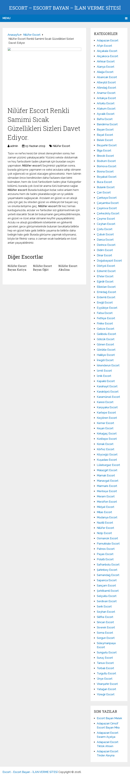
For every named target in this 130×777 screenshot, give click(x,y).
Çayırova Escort (107, 208)
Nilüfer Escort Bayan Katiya (17, 267)
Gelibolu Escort (106, 334)
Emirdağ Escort (106, 292)
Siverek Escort (106, 627)
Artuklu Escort (105, 103)
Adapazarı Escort (107, 40)
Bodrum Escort (106, 161)
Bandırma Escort (107, 124)
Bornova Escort (106, 166)
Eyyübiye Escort (107, 307)
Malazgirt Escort (107, 470)
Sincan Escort (105, 622)
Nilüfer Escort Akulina (67, 267)
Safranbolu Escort (108, 564)
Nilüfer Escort (61, 146)
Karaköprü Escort (107, 391)
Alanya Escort (105, 66)
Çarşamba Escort (108, 203)
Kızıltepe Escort (107, 438)
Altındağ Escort (106, 87)
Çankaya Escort (107, 197)
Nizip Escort (104, 533)
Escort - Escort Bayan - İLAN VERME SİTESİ (30, 772)
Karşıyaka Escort (107, 407)
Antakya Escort (106, 98)
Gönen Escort (105, 344)
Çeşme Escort (106, 218)
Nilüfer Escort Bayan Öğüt (42, 267)
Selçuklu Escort (106, 596)
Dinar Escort (104, 255)
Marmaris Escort (107, 486)
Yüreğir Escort (105, 694)
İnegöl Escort (105, 360)
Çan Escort (104, 192)
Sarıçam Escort (106, 585)
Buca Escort (104, 182)
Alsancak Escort (107, 77)
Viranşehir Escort (107, 684)
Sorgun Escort (106, 638)
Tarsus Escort (105, 663)
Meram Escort (106, 496)
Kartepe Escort (106, 412)
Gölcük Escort (105, 339)
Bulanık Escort (106, 187)
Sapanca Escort (107, 580)
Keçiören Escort (107, 417)
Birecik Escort (105, 155)
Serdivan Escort (107, 601)
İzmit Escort (104, 370)
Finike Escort (105, 323)
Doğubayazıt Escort (109, 260)
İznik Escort (104, 376)
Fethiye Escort (106, 318)
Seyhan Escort (106, 611)
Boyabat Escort (106, 176)
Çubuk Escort (105, 234)
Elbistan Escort (106, 286)
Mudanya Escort (107, 517)
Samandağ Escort (108, 575)
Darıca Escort (105, 239)
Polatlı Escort (105, 559)
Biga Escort (104, 150)
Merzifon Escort (107, 501)
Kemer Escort (105, 423)
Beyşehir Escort (107, 145)
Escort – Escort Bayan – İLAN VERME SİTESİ (65, 8)
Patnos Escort (106, 548)
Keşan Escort (105, 428)
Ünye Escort (104, 678)
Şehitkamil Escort (108, 590)
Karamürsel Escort (108, 396)
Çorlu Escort (104, 229)
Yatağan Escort (106, 689)
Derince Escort (106, 244)
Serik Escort (104, 606)
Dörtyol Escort (106, 265)
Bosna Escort (105, 171)
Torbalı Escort (105, 668)
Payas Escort (105, 554)
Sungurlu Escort (107, 652)
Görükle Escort (106, 349)
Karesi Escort (105, 402)
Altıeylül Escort (106, 82)
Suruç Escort (105, 657)
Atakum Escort (106, 108)
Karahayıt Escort (107, 386)
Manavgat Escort (107, 480)
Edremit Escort (106, 271)
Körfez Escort (105, 449)
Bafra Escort (105, 119)
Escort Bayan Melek (109, 718)
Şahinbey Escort (107, 569)
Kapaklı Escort (106, 381)
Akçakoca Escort (107, 56)
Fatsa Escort (105, 313)
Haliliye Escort (106, 355)
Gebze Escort (105, 328)
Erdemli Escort (106, 297)
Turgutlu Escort (106, 673)
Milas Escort (104, 512)
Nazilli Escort (105, 522)
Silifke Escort (105, 617)
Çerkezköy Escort (108, 213)
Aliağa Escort (105, 72)
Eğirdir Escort (105, 281)
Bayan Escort (105, 129)
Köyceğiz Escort (107, 454)
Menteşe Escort (107, 491)
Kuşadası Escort (107, 459)
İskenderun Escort (108, 365)
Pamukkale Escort (108, 543)
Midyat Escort (105, 507)
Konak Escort (105, 444)
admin (14, 146)
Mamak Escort (106, 475)
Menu (6, 18)
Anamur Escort (106, 93)
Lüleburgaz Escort (108, 465)
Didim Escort (105, 250)
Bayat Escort (105, 134)
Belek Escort (105, 140)
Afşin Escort (104, 45)
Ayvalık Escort (105, 113)
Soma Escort (105, 632)
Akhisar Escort (106, 61)
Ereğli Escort (105, 302)
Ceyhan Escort (106, 224)
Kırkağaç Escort (107, 433)
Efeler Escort (105, 276)
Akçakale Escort (107, 51)
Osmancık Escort (107, 538)
